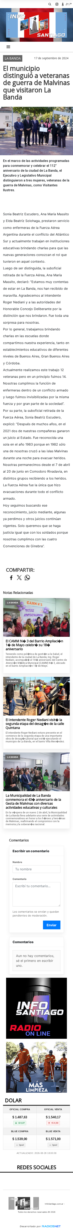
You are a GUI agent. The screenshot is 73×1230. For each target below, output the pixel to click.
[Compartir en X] (19, 578)
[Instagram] (56, 4)
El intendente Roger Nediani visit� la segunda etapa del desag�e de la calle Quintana (35, 724)
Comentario (19, 878)
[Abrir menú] (8, 46)
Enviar (52, 925)
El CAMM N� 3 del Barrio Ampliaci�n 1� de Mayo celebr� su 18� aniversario (34, 645)
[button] (49, 4)
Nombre (17, 862)
